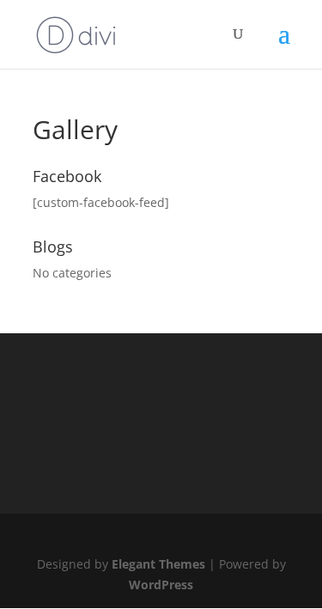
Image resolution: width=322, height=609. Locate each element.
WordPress (161, 584)
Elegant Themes (158, 564)
